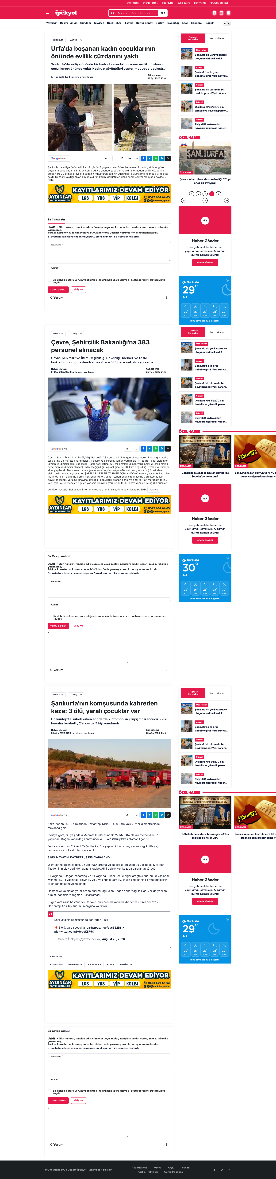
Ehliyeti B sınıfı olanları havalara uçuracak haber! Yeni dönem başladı (210, 128)
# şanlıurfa (56, 971)
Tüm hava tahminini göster (205, 327)
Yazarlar (51, 23)
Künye (157, 1174)
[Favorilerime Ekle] (115, 158)
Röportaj (173, 23)
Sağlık (210, 23)
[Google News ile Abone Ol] (59, 159)
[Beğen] (106, 158)
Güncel (199, 85)
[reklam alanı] (109, 193)
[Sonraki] (226, 207)
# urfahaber (75, 971)
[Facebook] (214, 1176)
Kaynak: (154, 496)
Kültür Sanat (144, 23)
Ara (163, 13)
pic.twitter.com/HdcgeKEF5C (74, 938)
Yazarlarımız (139, 1174)
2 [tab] (198, 200)
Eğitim (160, 23)
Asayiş (129, 23)
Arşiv (171, 1174)
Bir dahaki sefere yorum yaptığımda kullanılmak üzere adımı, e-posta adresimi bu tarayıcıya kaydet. (109, 281)
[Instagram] (228, 1176)
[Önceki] (183, 207)
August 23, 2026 (113, 945)
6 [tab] (205, 207)
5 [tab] (218, 200)
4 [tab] (211, 200)
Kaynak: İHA (56, 963)
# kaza (110, 971)
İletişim (185, 1174)
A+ (129, 158)
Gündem (85, 23)
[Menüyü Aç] (47, 13)
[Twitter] (221, 1176)
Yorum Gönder (58, 290)
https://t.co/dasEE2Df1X (107, 934)
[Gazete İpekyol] (66, 12)
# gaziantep (126, 971)
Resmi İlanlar (68, 23)
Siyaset (99, 23)
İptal (67, 563)
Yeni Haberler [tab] (217, 38)
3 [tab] (205, 200)
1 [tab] (191, 200)
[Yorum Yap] (122, 158)
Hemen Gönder (205, 269)
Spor (185, 23)
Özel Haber (114, 23)
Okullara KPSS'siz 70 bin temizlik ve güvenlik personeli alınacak (212, 111)
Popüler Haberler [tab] (193, 38)
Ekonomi (196, 23)
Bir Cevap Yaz (56, 219)
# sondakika (94, 971)
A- (137, 158)
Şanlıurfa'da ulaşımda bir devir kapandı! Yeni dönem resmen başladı (210, 93)
